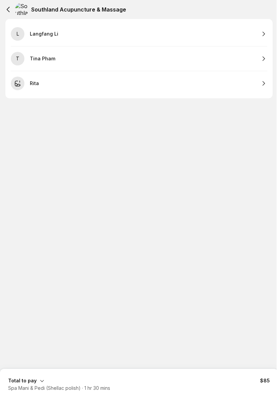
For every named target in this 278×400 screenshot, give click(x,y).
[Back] (8, 9)
